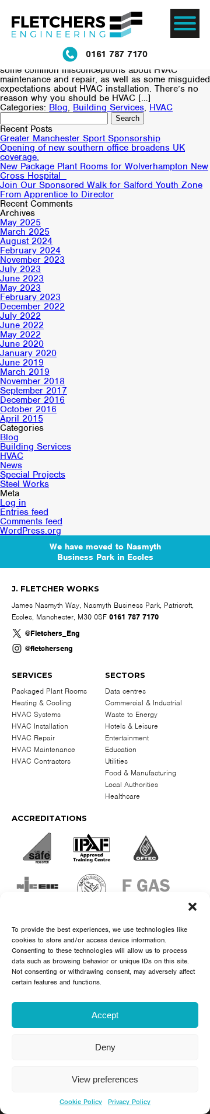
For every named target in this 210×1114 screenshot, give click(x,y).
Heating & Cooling (41, 703)
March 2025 (25, 232)
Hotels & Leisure (131, 726)
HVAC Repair (33, 738)
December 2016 (32, 400)
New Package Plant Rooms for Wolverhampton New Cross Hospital (104, 171)
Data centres (125, 691)
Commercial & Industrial (143, 703)
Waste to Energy (131, 714)
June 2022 (22, 325)
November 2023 (32, 260)
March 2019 (25, 372)
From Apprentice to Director (57, 194)
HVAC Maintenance (43, 749)
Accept (105, 1015)
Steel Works (24, 484)
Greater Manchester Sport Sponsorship (80, 138)
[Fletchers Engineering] (77, 26)
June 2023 (22, 278)
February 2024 (30, 250)
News (11, 465)
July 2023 (20, 269)
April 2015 (21, 418)
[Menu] (185, 23)
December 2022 (32, 306)
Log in (13, 503)
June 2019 (22, 362)
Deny (105, 1047)
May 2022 (20, 334)
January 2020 (28, 353)
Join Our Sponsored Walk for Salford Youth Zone (101, 185)
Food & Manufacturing (140, 773)
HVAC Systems (36, 714)
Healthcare (122, 796)
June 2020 (22, 344)
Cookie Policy (81, 1101)
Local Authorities (131, 784)
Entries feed (24, 512)
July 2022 (20, 316)
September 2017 (33, 390)
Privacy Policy (129, 1101)
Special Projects (32, 475)
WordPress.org (30, 531)
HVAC (161, 107)
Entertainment (127, 738)
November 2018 (32, 381)
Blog (58, 107)
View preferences (105, 1079)
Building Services (108, 107)
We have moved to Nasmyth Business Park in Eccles (105, 551)
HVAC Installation (40, 726)
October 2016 (28, 409)
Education (120, 749)
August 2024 (26, 241)
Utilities (116, 761)
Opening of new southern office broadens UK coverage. (92, 152)
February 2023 (30, 297)
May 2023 (20, 288)
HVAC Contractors (41, 761)
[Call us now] (70, 54)
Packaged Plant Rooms (49, 691)
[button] (192, 907)
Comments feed (31, 521)
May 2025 (20, 222)
